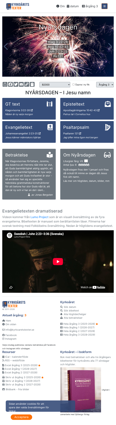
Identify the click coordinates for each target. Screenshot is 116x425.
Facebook (11, 335)
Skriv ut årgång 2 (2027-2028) (23, 384)
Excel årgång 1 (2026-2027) (20, 368)
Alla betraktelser (72, 317)
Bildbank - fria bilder (17, 389)
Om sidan (10, 324)
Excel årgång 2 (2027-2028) (20, 372)
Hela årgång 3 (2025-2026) (79, 323)
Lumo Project (39, 217)
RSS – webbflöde (14, 360)
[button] (6, 46)
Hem (8, 320)
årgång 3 (91, 6)
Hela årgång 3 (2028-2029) (79, 334)
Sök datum (69, 306)
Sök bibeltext (71, 310)
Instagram (10, 338)
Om (62, 6)
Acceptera (21, 417)
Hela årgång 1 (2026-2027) (79, 327)
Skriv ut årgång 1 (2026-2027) (22, 380)
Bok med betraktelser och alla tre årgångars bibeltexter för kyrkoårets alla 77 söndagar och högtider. (85, 361)
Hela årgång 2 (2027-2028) (79, 331)
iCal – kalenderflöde (16, 356)
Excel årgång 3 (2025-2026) (21, 365)
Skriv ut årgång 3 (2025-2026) (23, 377)
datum (74, 6)
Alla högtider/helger (74, 314)
